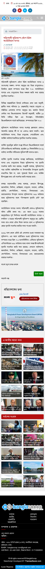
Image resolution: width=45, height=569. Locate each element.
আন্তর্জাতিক (13, 31)
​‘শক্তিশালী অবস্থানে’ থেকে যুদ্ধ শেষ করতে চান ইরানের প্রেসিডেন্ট (11, 408)
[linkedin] (25, 10)
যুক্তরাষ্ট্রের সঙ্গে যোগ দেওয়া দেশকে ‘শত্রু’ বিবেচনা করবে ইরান (11, 381)
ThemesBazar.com (33, 561)
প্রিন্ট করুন (39, 274)
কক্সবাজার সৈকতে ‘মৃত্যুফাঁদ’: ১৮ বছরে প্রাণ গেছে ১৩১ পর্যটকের (11, 471)
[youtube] (30, 10)
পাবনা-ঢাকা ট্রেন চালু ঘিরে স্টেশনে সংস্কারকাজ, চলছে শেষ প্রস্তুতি (33, 457)
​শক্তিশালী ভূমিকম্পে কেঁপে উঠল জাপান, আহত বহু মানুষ (10, 367)
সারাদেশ (33, 519)
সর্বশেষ (11, 514)
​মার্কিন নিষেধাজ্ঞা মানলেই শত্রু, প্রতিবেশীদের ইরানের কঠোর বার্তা (11, 354)
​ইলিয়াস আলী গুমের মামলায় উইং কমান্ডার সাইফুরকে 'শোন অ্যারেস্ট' (33, 485)
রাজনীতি (11, 519)
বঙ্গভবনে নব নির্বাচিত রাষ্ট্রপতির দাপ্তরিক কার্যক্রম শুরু (21, 567)
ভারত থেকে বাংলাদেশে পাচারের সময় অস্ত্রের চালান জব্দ (33, 354)
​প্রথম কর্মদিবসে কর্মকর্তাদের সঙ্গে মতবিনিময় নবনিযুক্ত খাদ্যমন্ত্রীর (33, 430)
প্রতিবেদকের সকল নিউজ (29, 299)
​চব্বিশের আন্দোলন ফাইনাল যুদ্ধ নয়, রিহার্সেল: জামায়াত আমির (10, 457)
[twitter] (20, 10)
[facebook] (14, 10)
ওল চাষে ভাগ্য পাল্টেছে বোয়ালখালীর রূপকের (8, 485)
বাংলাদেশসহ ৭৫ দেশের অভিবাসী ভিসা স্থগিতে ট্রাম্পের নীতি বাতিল (33, 367)
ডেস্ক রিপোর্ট (8, 45)
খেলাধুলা (33, 514)
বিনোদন (33, 517)
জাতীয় (11, 517)
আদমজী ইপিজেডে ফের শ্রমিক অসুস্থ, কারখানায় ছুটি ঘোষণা (32, 444)
